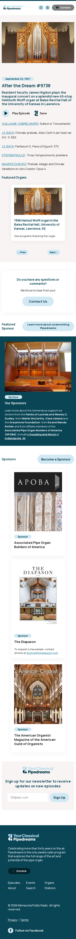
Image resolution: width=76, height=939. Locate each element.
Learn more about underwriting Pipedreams (48, 326)
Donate (65, 7)
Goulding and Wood (42, 434)
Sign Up (59, 797)
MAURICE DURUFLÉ (14, 164)
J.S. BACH (8, 133)
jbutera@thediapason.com (42, 653)
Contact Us (38, 301)
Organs (49, 883)
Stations (50, 888)
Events (30, 883)
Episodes (14, 883)
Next (54, 252)
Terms (24, 920)
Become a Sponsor (56, 459)
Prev (22, 252)
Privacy (12, 920)
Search (31, 888)
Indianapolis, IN (15, 438)
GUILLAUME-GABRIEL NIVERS (20, 124)
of (57, 434)
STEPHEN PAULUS (13, 155)
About (12, 888)
